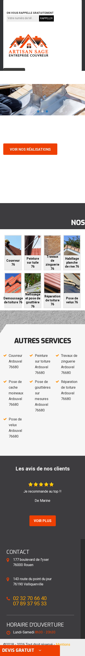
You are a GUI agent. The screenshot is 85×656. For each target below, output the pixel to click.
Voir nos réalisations (30, 149)
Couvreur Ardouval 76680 (15, 361)
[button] (38, 111)
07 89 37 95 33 (51, 3)
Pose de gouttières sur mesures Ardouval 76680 (43, 396)
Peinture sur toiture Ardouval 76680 (42, 364)
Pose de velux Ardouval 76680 (15, 427)
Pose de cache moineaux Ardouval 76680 (16, 393)
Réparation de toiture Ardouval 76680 (69, 390)
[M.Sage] (28, 45)
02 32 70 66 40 (20, 3)
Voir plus (42, 521)
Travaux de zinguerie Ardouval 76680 (69, 364)
